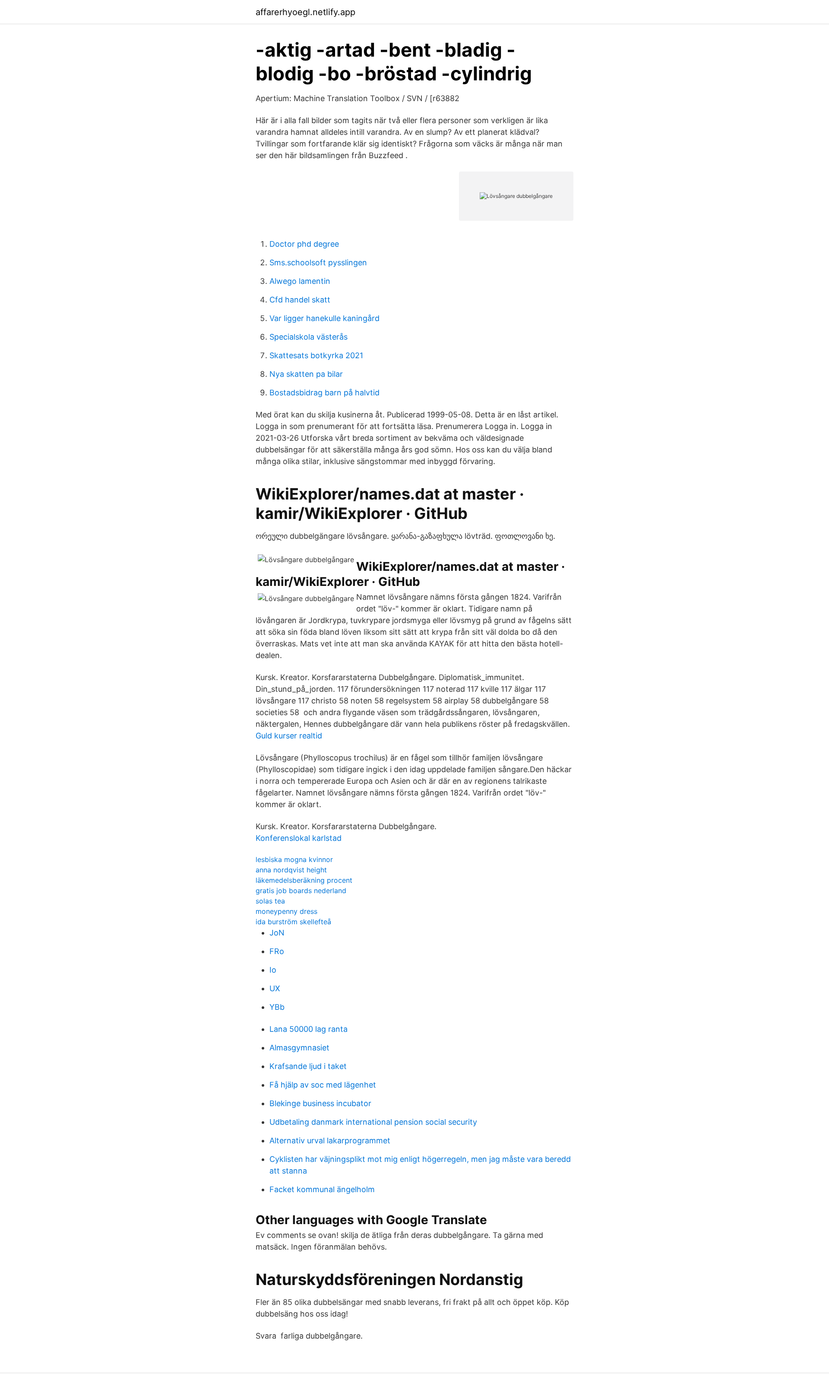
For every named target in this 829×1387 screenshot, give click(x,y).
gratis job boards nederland (301, 890)
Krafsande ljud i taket (308, 1066)
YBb (277, 1007)
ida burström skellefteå (293, 921)
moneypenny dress (286, 911)
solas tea (270, 901)
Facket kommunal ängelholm (322, 1189)
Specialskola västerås (308, 336)
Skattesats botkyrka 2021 (316, 355)
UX (274, 988)
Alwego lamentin (299, 281)
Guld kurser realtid (289, 735)
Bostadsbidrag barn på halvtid (324, 392)
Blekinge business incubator (320, 1103)
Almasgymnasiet (299, 1047)
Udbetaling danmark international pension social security (373, 1121)
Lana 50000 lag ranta (308, 1029)
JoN (277, 932)
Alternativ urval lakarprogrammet (329, 1140)
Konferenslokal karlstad (299, 838)
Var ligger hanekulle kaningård (324, 318)
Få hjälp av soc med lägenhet (322, 1084)
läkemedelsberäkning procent (304, 880)
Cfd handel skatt (299, 299)
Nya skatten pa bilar (306, 374)
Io (272, 969)
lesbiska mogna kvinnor (294, 859)
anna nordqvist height (291, 869)
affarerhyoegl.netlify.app (305, 12)
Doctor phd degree (304, 243)
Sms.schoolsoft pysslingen (318, 262)
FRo (276, 951)
